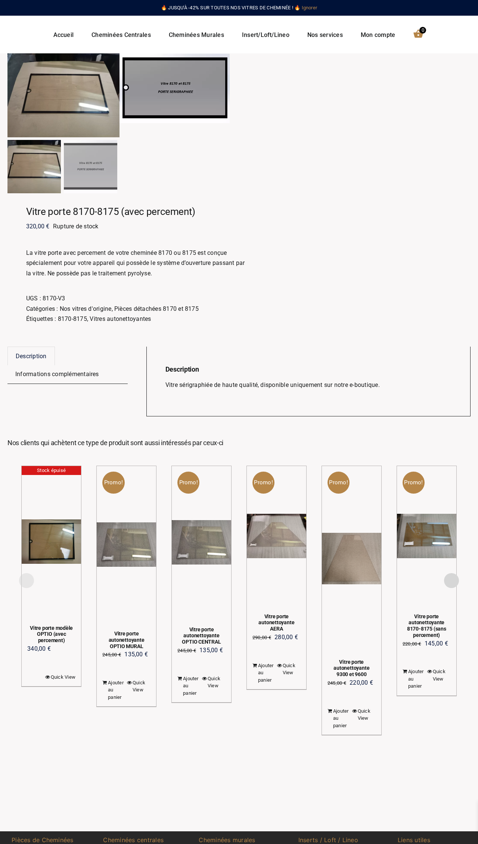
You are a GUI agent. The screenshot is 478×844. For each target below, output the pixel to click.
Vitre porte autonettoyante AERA (276, 622)
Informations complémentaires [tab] (57, 374)
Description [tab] (31, 356)
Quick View (63, 677)
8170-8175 (72, 318)
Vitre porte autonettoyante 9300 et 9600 (351, 668)
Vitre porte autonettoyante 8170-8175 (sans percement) (426, 625)
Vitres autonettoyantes (120, 318)
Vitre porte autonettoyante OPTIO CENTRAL (201, 635)
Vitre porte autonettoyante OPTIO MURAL (127, 640)
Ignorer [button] (309, 7)
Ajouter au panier (116, 690)
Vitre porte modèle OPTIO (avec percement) (51, 634)
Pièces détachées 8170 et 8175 (156, 308)
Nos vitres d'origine (86, 308)
